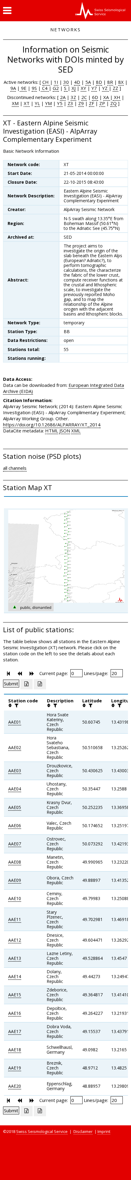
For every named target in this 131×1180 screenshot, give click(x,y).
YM (48, 103)
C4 (45, 88)
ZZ (115, 88)
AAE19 (14, 1068)
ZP (102, 103)
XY (83, 88)
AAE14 (14, 976)
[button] (7, 10)
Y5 (59, 103)
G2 (56, 88)
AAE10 (14, 898)
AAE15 (14, 995)
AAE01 (14, 722)
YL (37, 103)
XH (116, 97)
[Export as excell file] (26, 684)
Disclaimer (83, 1131)
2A (63, 97)
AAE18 (14, 1049)
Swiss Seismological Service (42, 1131)
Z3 (70, 103)
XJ (74, 88)
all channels (15, 468)
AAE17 (14, 1031)
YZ (105, 88)
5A (88, 82)
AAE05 (14, 807)
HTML (51, 431)
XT (27, 103)
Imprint (103, 1131)
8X (121, 82)
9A (13, 88)
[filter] (16, 705)
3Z (73, 97)
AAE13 (14, 958)
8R (110, 82)
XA (106, 97)
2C (84, 97)
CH (46, 82)
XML (75, 431)
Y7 (94, 88)
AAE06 (14, 825)
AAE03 (14, 770)
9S (34, 88)
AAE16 (14, 1013)
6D (95, 97)
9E (23, 88)
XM (15, 103)
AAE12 (14, 940)
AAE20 (14, 1086)
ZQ (113, 103)
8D (99, 82)
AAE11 (14, 919)
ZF (91, 103)
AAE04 (14, 789)
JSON (64, 431)
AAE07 (14, 844)
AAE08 (14, 862)
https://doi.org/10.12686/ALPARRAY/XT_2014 (52, 424)
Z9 (81, 103)
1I (56, 82)
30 (66, 82)
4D (77, 82)
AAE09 (14, 880)
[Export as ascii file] (40, 684)
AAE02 (14, 747)
